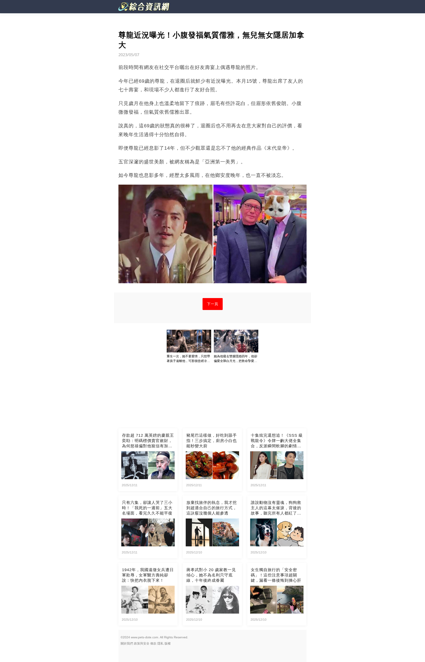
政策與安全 (141, 643)
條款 (153, 643)
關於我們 (127, 643)
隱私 (160, 643)
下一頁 (212, 304)
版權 (167, 643)
